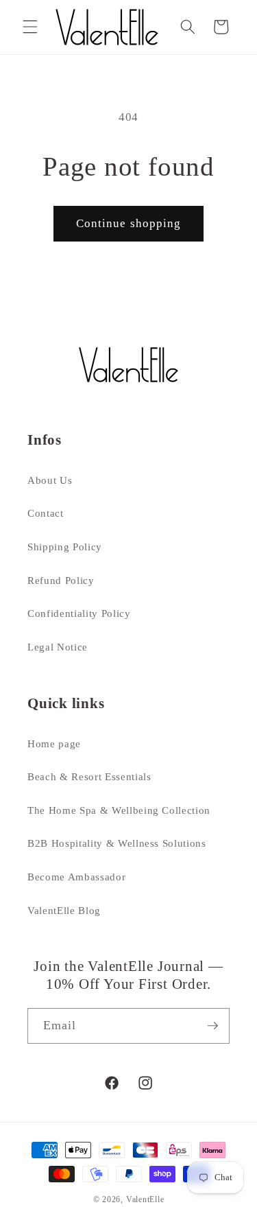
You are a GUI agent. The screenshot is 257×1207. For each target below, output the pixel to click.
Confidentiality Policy (79, 613)
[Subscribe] (212, 1026)
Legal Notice (57, 647)
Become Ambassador (76, 876)
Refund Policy (61, 580)
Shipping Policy (64, 546)
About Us (49, 480)
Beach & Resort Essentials (89, 776)
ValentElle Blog (64, 910)
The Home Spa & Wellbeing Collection (118, 810)
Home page (54, 743)
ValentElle (145, 1199)
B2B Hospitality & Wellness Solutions (116, 843)
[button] (30, 26)
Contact (45, 513)
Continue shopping (129, 223)
